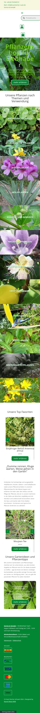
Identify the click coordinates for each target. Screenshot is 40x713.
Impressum (7, 640)
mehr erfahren (20, 82)
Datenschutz (17, 640)
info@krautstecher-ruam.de (17, 5)
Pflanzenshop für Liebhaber (20, 55)
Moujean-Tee (20, 541)
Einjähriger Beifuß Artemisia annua (20, 449)
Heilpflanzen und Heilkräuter (20, 587)
